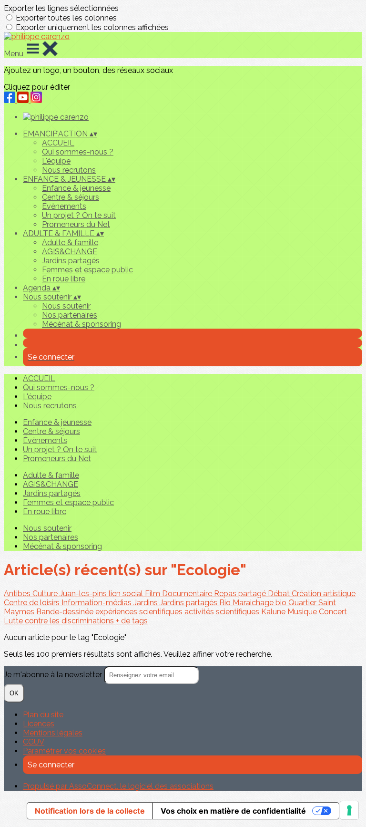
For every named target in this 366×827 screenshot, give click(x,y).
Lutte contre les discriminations (60, 620)
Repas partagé (241, 593)
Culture (46, 593)
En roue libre (63, 278)
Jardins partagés (71, 260)
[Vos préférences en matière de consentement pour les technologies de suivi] (349, 810)
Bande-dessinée (65, 611)
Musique (303, 611)
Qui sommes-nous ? (77, 151)
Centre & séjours (70, 197)
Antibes (18, 593)
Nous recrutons (69, 170)
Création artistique (324, 593)
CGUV (33, 741)
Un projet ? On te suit (79, 215)
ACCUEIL (58, 142)
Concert (333, 611)
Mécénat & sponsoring (81, 324)
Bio (226, 602)
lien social (127, 593)
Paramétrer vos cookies (64, 750)
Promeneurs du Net (76, 224)
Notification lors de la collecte (90, 811)
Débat (280, 593)
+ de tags (132, 620)
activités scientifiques (222, 611)
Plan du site (43, 714)
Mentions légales (52, 732)
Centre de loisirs (32, 602)
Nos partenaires (69, 315)
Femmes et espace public (87, 269)
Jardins (146, 602)
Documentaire (188, 593)
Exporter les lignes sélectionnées (61, 8)
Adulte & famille (70, 242)
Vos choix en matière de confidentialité (233, 811)
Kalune (274, 611)
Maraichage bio (260, 602)
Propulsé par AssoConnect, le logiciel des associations (118, 786)
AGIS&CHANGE (69, 251)
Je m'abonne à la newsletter (54, 674)
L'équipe (56, 160)
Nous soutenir (66, 305)
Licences (38, 723)
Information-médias (97, 602)
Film (153, 593)
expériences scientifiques (139, 611)
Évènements (64, 206)
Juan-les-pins (84, 593)
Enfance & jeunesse (76, 188)
